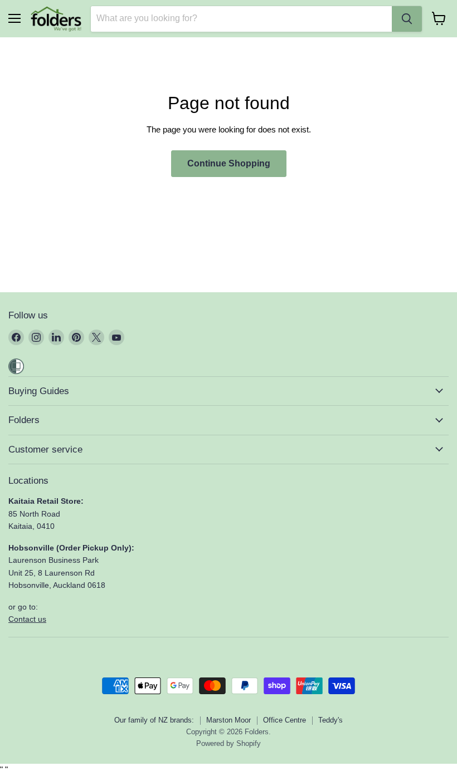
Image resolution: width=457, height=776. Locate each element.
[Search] (407, 19)
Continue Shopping (228, 163)
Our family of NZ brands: (154, 720)
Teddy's (330, 720)
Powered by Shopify (228, 743)
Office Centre (284, 720)
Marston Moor (228, 720)
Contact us (27, 619)
